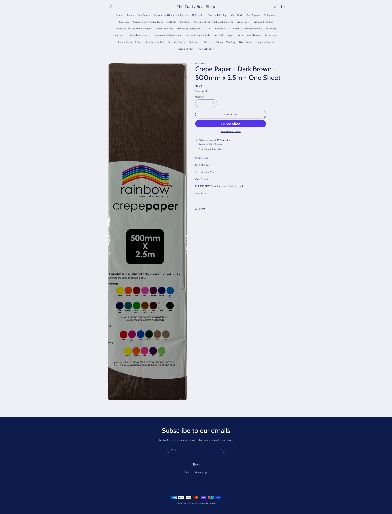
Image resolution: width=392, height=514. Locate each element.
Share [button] (202, 208)
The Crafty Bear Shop (191, 503)
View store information (210, 149)
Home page (201, 472)
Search (188, 472)
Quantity (199, 97)
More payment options (231, 131)
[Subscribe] (221, 449)
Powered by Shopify (208, 503)
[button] (111, 6)
